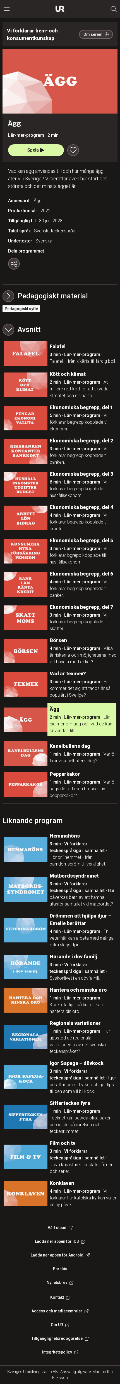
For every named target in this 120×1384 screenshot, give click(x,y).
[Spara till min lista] (73, 150)
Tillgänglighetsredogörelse (57, 1338)
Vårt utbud (57, 1227)
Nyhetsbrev (57, 1282)
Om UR (57, 1324)
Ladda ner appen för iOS (57, 1241)
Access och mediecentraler (57, 1311)
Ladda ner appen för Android (57, 1255)
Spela (33, 150)
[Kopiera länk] (14, 264)
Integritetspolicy (57, 1352)
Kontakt (57, 1297)
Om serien (92, 34)
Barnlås (60, 1269)
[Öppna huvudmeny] (6, 9)
